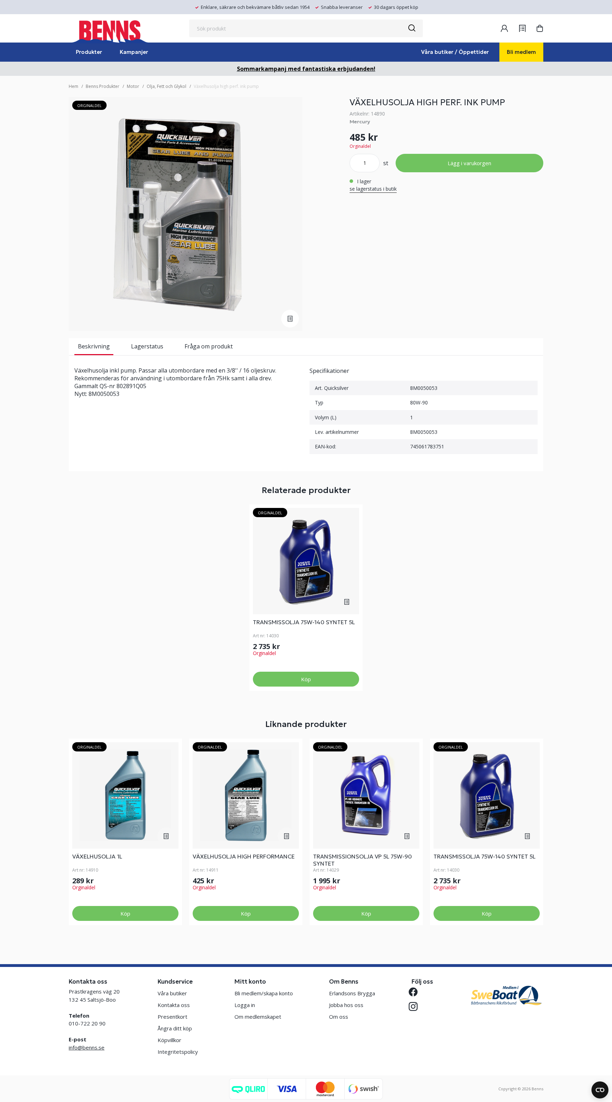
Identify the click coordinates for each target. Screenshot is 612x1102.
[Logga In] (504, 28)
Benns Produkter (102, 86)
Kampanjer (134, 52)
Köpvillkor (169, 1040)
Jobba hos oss (346, 1004)
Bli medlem (521, 52)
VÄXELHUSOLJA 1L (97, 856)
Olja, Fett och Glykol (166, 86)
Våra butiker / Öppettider (455, 52)
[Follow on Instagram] (416, 1006)
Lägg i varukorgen (469, 163)
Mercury (360, 121)
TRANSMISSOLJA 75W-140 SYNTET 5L (304, 622)
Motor (133, 86)
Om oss (338, 1016)
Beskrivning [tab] (94, 346)
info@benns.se (86, 1047)
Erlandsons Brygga (352, 993)
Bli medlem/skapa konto (263, 993)
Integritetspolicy (178, 1051)
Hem (73, 86)
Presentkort (172, 1016)
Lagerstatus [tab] (147, 346)
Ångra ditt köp (175, 1028)
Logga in (244, 1004)
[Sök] (411, 28)
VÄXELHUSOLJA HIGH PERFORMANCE (244, 856)
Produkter (89, 52)
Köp (306, 679)
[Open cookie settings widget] (599, 1089)
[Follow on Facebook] (416, 992)
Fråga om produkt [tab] (209, 346)
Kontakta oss (174, 1004)
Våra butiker (172, 993)
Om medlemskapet (257, 1016)
